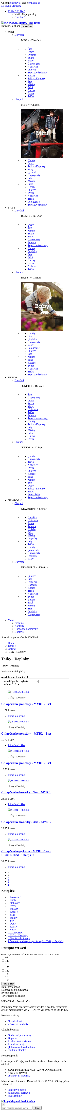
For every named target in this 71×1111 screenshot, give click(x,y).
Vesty (31, 60)
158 (7, 967)
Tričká (31, 96)
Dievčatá (19, 34)
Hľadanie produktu (11, 5)
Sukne (31, 57)
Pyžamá (32, 54)
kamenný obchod (17, 1089)
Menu (11, 620)
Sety (30, 81)
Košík (12, 11)
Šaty (30, 48)
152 (7, 980)
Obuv (31, 51)
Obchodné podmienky (26, 628)
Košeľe (32, 186)
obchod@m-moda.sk (19, 1075)
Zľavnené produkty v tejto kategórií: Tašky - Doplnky (36, 941)
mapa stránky (15, 1095)
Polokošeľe (34, 201)
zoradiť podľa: (12, 681)
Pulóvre (32, 69)
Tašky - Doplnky (36, 78)
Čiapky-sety (34, 63)
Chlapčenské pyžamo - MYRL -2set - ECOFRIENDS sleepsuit (26, 853)
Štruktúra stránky (17, 1050)
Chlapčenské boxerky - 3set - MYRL (26, 792)
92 (6, 957)
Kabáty (31, 75)
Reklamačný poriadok (19, 1041)
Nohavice (33, 66)
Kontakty (19, 626)
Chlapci (19, 99)
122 (7, 970)
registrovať (15, 2)
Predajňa (19, 623)
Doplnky (32, 251)
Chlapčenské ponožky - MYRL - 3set (26, 704)
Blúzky (31, 90)
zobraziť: (9, 684)
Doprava (19, 631)
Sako (30, 184)
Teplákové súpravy (38, 72)
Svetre (31, 93)
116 (7, 964)
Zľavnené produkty (18, 1024)
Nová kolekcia (15, 1021)
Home (11, 643)
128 (7, 973)
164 (7, 977)
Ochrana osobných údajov (21, 1047)
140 (7, 960)
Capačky (32, 517)
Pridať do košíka (16, 716)
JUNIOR (13, 646)
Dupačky (32, 538)
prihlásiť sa (34, 2)
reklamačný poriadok (19, 1092)
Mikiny (31, 84)
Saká (30, 87)
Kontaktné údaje (16, 1044)
